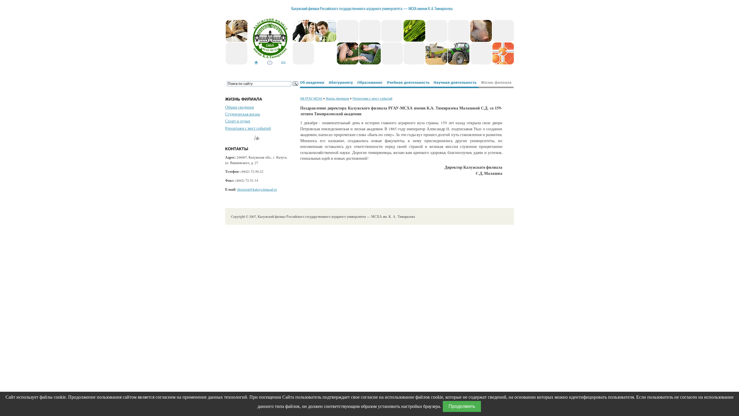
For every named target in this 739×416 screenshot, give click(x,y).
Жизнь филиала (337, 98)
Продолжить (462, 406)
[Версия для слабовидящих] (270, 63)
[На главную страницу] (256, 63)
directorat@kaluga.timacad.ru (257, 189)
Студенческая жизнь (242, 114)
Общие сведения (239, 107)
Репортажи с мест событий (248, 128)
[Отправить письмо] (283, 63)
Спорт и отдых (237, 121)
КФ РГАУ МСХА (311, 98)
